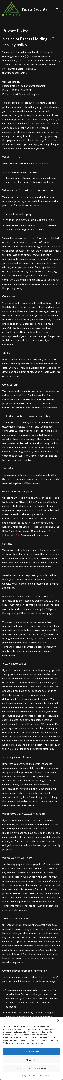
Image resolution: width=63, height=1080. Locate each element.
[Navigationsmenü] (57, 9)
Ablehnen (31, 1059)
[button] (58, 1020)
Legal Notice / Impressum (39, 1076)
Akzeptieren (31, 1051)
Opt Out (15, 535)
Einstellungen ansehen (31, 1068)
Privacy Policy (20, 1076)
